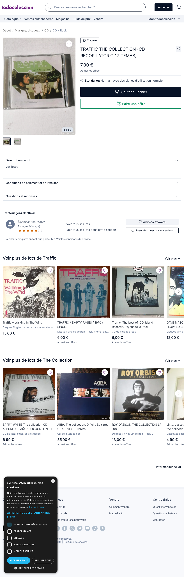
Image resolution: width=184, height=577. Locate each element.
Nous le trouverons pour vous (68, 519)
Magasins (63, 19)
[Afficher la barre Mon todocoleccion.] (179, 18)
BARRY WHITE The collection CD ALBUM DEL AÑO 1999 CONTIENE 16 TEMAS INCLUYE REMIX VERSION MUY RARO (28, 427)
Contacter (159, 519)
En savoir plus (36, 507)
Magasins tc (116, 513)
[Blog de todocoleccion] (102, 528)
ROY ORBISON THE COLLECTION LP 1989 (136, 427)
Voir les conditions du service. (73, 239)
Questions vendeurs (164, 506)
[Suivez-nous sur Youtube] (87, 528)
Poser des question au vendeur (154, 230)
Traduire (92, 40)
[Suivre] (69, 43)
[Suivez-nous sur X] (72, 528)
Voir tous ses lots (78, 224)
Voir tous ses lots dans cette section (91, 230)
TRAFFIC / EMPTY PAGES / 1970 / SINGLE (80, 325)
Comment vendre (119, 506)
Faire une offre (133, 104)
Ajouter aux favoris (154, 221)
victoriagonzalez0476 (20, 213)
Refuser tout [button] (42, 560)
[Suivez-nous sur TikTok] (95, 528)
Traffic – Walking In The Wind (22, 322)
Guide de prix (81, 19)
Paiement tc (58, 506)
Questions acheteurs (165, 513)
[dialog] (31, 525)
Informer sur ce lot (168, 467)
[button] (92, 160)
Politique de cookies (75, 541)
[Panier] (179, 7)
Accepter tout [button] (19, 560)
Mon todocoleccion (161, 19)
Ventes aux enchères (38, 19)
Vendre (98, 19)
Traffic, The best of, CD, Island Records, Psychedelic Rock (132, 325)
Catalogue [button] (11, 19)
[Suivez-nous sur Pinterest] (79, 528)
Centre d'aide (162, 499)
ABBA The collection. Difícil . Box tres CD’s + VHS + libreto (82, 427)
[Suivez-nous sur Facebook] (64, 528)
